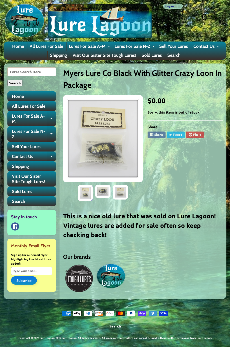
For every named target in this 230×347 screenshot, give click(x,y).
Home (18, 46)
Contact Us (206, 47)
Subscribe (23, 281)
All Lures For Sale (46, 46)
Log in (169, 6)
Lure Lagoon (47, 338)
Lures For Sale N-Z (135, 47)
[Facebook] (15, 226)
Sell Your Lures (173, 46)
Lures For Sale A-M (90, 47)
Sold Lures (152, 55)
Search (174, 55)
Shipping (58, 55)
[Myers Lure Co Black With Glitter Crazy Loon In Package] (85, 193)
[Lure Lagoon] (78, 21)
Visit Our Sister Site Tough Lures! (104, 55)
